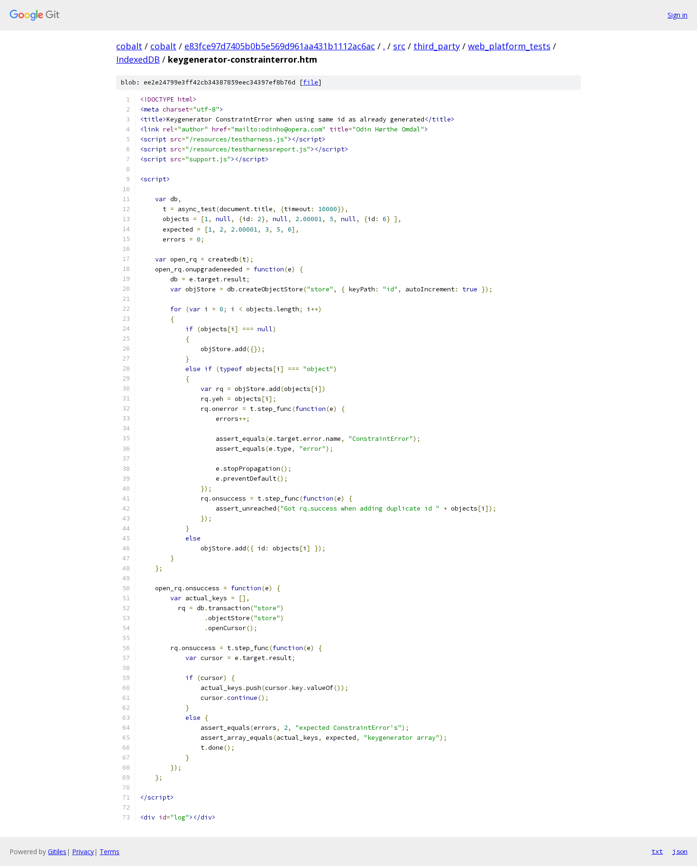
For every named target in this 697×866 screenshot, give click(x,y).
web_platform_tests (509, 46)
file (310, 82)
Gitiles (57, 851)
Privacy (83, 851)
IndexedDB (138, 59)
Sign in (678, 14)
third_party (436, 46)
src (399, 46)
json (680, 851)
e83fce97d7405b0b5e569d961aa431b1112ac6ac (279, 46)
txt (657, 851)
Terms (109, 851)
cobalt (129, 46)
